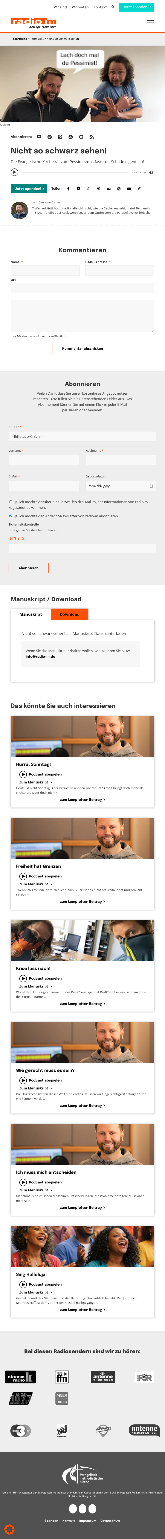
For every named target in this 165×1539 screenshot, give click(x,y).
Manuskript (31, 615)
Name (17, 262)
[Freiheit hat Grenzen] (82, 838)
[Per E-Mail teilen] (109, 188)
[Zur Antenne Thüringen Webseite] (103, 1377)
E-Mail (14, 476)
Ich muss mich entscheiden (46, 1172)
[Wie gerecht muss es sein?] (82, 1042)
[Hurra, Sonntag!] (82, 736)
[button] (148, 23)
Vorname (16, 450)
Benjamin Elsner (49, 202)
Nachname (94, 450)
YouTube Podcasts (81, 137)
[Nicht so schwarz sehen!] (82, 84)
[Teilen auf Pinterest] (98, 188)
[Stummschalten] (151, 172)
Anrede (15, 427)
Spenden (51, 1520)
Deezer (71, 137)
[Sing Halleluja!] (82, 1246)
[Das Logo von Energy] (61, 1430)
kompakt (38, 39)
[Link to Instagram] (119, 188)
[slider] (74, 172)
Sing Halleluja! (31, 1274)
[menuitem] (60, 7)
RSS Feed (92, 137)
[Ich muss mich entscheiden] (82, 1144)
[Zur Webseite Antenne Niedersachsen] (144, 1430)
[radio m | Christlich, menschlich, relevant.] (33, 23)
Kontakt (100, 7)
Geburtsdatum (96, 476)
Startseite (20, 39)
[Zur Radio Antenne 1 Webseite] (103, 1430)
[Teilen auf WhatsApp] (88, 188)
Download (69, 615)
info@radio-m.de (40, 657)
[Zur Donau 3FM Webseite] (20, 1430)
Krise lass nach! (33, 968)
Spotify (49, 137)
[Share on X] (78, 188)
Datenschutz (110, 1520)
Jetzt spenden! (28, 189)
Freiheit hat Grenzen (38, 866)
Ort (13, 280)
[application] (82, 172)
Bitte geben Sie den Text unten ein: (34, 527)
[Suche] (113, 7)
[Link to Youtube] (129, 188)
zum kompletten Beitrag (81, 800)
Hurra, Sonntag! (33, 764)
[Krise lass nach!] (82, 940)
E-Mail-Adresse (97, 262)
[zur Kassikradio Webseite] (20, 1377)
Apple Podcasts (60, 137)
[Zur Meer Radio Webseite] (61, 1398)
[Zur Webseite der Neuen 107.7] (20, 1398)
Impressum (87, 1520)
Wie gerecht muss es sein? (45, 1070)
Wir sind (60, 7)
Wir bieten (80, 7)
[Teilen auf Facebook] (68, 188)
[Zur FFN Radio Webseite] (61, 1377)
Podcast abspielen (45, 774)
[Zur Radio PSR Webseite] (144, 1377)
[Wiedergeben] (14, 172)
